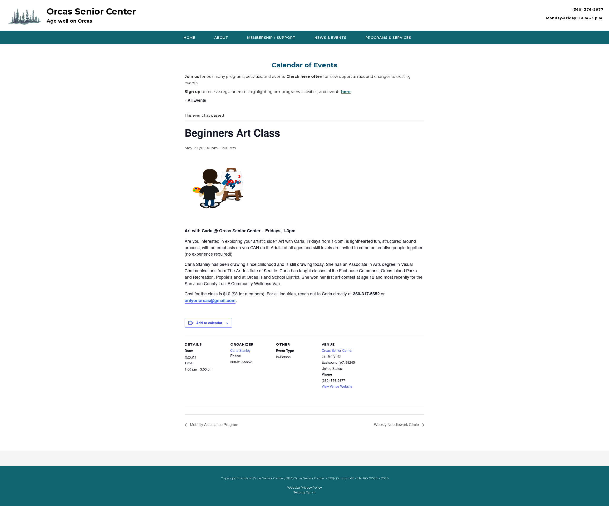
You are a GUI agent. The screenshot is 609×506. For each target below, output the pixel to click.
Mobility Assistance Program (213, 424)
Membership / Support (271, 37)
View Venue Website (337, 386)
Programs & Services (388, 37)
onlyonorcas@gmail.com (210, 300)
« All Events (195, 100)
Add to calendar (209, 322)
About (221, 37)
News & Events (330, 37)
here (346, 91)
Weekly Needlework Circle (397, 424)
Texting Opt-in (304, 492)
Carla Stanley (240, 350)
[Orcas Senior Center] (26, 15)
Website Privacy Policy (304, 487)
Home (189, 37)
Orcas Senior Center (91, 11)
